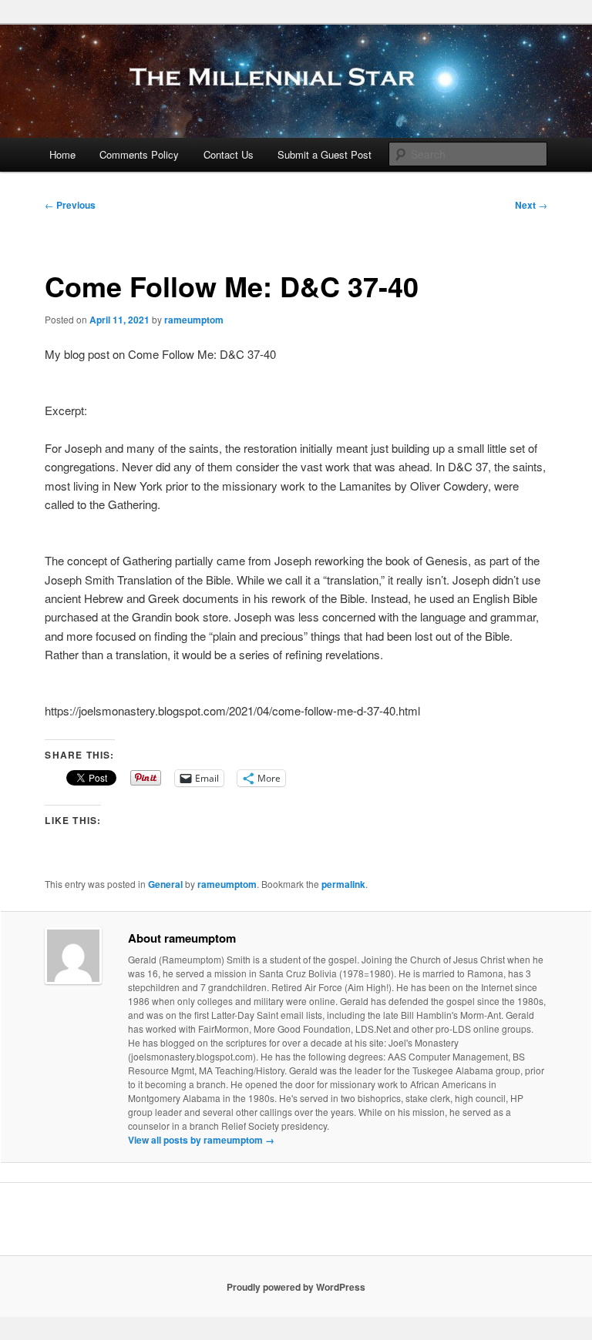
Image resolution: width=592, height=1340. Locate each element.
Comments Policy (139, 154)
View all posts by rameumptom (201, 1140)
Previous (70, 205)
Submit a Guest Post (325, 154)
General (165, 884)
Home (62, 154)
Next (531, 205)
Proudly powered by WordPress (296, 1287)
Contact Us (229, 154)
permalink (343, 884)
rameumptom (194, 320)
